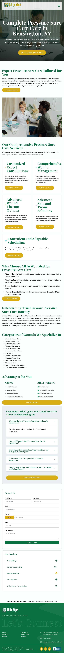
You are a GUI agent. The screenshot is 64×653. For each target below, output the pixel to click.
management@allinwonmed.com (52, 642)
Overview (31, 601)
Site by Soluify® (30, 649)
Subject (7, 522)
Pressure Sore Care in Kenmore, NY (17, 601)
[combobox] (9, 517)
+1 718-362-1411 (47, 638)
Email (6, 506)
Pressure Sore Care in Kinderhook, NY (46, 601)
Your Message (9, 530)
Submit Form (32, 542)
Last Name (36, 498)
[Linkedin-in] (49, 649)
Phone (7, 514)
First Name (8, 498)
